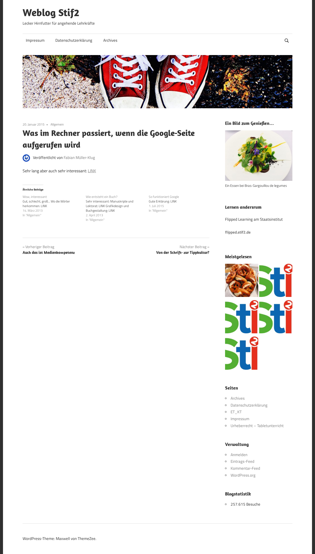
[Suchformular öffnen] (286, 40)
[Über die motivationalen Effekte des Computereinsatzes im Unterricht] (241, 318)
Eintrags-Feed (242, 461)
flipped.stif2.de (238, 232)
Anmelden (239, 455)
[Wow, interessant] (54, 205)
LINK (92, 171)
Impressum (35, 40)
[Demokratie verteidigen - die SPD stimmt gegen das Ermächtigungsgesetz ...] (275, 318)
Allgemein (57, 124)
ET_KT (236, 412)
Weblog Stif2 (51, 12)
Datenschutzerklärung (73, 40)
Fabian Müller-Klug (79, 158)
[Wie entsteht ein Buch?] (117, 208)
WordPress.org (243, 475)
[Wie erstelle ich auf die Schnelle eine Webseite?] (241, 354)
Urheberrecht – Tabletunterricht (257, 426)
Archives (110, 40)
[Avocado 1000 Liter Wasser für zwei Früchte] (275, 281)
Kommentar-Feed (245, 468)
